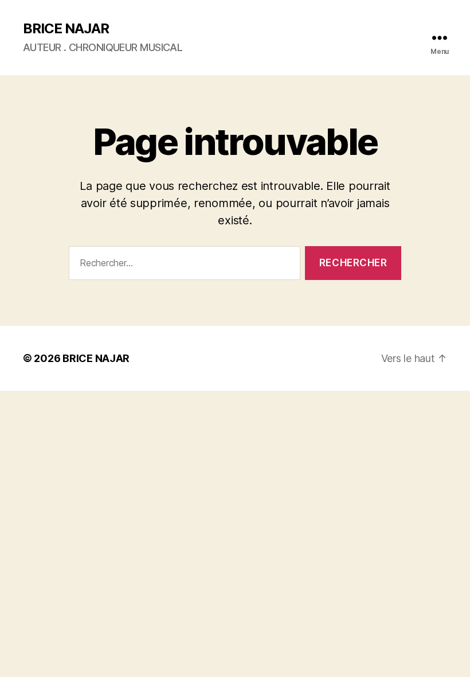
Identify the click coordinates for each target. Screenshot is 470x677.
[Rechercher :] (182, 265)
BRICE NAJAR (66, 29)
